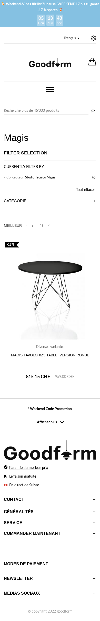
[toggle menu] (50, 89)
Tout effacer (85, 190)
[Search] (50, 111)
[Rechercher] (92, 111)
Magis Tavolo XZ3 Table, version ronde (50, 355)
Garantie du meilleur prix (28, 468)
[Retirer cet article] (94, 178)
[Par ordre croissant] (32, 225)
